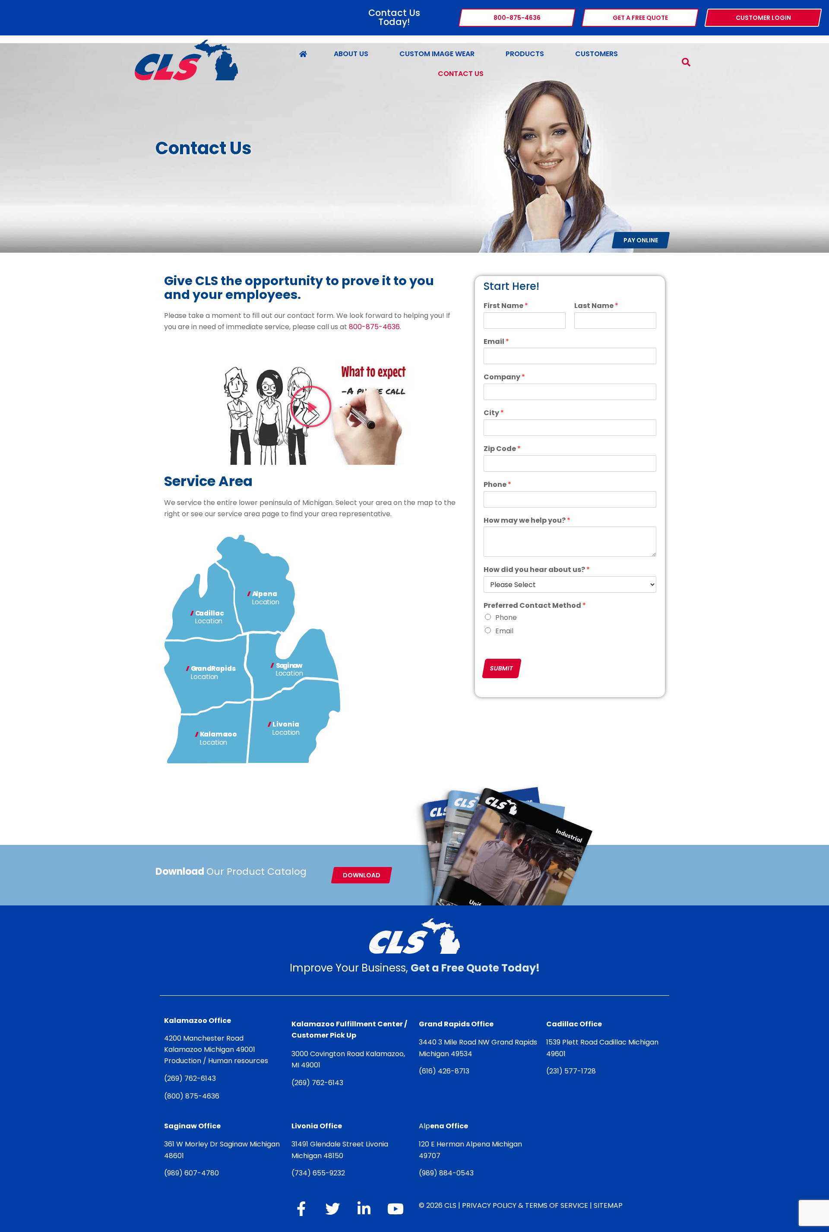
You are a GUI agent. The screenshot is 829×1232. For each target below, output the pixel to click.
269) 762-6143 (191, 1078)
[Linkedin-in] (364, 1208)
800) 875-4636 (193, 1096)
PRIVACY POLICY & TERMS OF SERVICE (525, 1205)
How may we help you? (527, 520)
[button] (310, 406)
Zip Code (502, 449)
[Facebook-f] (301, 1208)
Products (525, 54)
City (494, 413)
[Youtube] (395, 1208)
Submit (501, 668)
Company (504, 377)
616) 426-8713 (445, 1071)
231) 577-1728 (572, 1071)
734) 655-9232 (319, 1173)
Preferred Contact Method (535, 605)
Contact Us (461, 74)
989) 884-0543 (448, 1173)
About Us (351, 54)
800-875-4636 (374, 327)
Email (496, 341)
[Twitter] (332, 1208)
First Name (506, 306)
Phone (497, 484)
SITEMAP (608, 1205)
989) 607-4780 (193, 1173)
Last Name (596, 306)
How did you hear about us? (537, 570)
